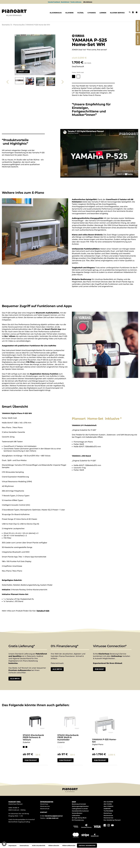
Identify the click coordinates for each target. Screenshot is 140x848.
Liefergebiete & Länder (80, 808)
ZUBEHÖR (107, 808)
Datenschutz (24, 845)
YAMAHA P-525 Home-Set (104, 740)
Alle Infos (15, 678)
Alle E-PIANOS (108, 806)
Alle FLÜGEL (108, 804)
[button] (4, 844)
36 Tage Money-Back (79, 818)
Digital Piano (97, 744)
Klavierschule (44, 808)
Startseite (6, 25)
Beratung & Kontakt (79, 804)
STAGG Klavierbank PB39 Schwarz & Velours (33, 737)
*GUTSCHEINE (108, 811)
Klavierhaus (44, 804)
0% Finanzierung (78, 820)
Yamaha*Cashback (54, 2)
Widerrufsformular (68, 845)
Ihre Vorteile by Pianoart (112, 820)
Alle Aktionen (87, 2)
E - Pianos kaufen (18, 25)
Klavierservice (45, 806)
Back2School (65, 2)
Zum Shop (99, 669)
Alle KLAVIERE (108, 802)
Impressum (12, 845)
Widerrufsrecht (53, 845)
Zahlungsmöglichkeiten (80, 806)
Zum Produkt (30, 760)
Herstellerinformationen (80, 811)
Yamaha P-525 (42, 611)
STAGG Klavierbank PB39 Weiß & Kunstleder (68, 737)
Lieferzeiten (76, 815)
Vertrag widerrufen (87, 845)
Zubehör (26, 742)
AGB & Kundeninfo (38, 845)
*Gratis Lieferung (75, 2)
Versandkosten (77, 813)
